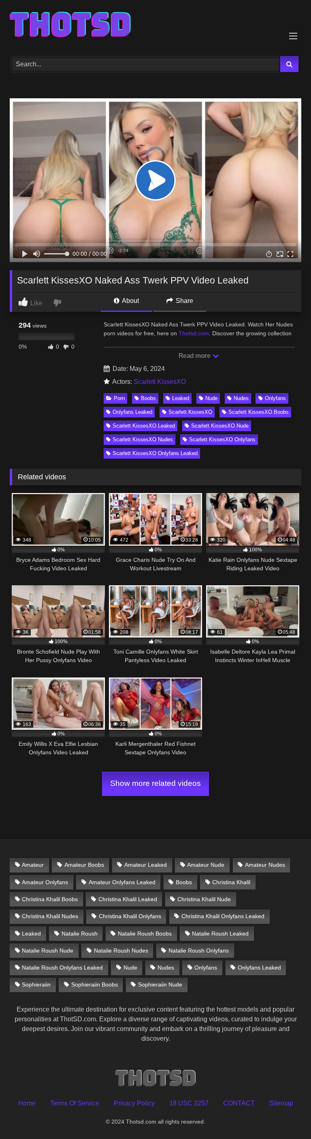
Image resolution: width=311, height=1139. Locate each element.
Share (183, 300)
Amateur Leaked (145, 865)
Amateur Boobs (84, 865)
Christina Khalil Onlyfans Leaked (222, 916)
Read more (195, 355)
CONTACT (239, 1103)
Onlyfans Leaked (132, 412)
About (130, 300)
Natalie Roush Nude (47, 950)
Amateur (33, 865)
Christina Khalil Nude (204, 899)
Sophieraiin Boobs (94, 984)
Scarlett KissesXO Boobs (258, 412)
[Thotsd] (155, 25)
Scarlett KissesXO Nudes (143, 439)
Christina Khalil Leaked (127, 899)
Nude (211, 398)
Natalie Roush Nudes (121, 950)
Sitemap (281, 1103)
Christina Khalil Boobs (50, 899)
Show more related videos (155, 783)
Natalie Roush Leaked (220, 933)
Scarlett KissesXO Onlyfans (222, 439)
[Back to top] (286, 1115)
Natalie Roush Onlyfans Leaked (62, 967)
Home (27, 1103)
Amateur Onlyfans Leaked (122, 882)
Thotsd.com (194, 333)
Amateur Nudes (265, 865)
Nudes (241, 398)
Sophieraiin (36, 984)
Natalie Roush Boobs (145, 933)
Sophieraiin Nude (160, 984)
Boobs (148, 398)
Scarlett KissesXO (160, 381)
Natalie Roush (80, 933)
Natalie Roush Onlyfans (198, 950)
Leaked (180, 398)
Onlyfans (275, 398)
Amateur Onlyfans (45, 882)
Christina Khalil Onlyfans (130, 916)
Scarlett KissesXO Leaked (144, 426)
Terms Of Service (74, 1103)
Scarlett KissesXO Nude (220, 426)
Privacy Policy (134, 1103)
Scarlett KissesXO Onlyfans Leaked (155, 453)
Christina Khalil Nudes (50, 916)
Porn (119, 398)
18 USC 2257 (189, 1103)
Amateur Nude (205, 865)
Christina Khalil (231, 882)
